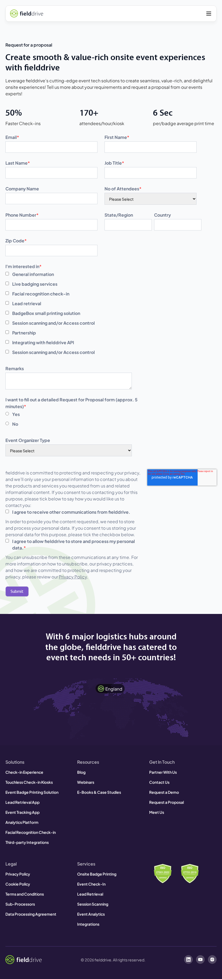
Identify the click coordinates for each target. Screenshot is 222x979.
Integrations (88, 924)
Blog (81, 772)
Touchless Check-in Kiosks (29, 782)
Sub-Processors (20, 904)
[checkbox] (72, 313)
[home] (26, 13)
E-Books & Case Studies (99, 792)
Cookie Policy (17, 884)
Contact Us (159, 782)
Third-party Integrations (27, 842)
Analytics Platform (21, 822)
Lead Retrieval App (22, 802)
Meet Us (156, 812)
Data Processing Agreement (30, 914)
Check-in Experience (24, 772)
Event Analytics (91, 914)
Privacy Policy (73, 576)
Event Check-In (91, 884)
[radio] (72, 414)
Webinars (85, 782)
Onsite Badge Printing (96, 874)
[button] (208, 13)
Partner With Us (163, 772)
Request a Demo (164, 792)
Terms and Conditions (24, 894)
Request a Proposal (166, 802)
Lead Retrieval (90, 894)
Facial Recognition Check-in (30, 832)
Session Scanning (92, 904)
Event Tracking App (22, 812)
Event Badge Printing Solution (31, 792)
